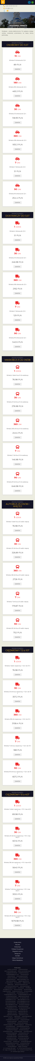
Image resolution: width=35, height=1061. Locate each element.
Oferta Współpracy (17, 960)
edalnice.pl (10, 984)
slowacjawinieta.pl (12, 1006)
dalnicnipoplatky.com (23, 979)
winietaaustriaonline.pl (23, 1026)
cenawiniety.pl (24, 974)
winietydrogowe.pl (26, 1041)
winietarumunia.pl (23, 1034)
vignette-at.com (12, 1011)
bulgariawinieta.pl (23, 973)
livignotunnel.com (17, 991)
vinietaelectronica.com (20, 1018)
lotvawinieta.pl (28, 991)
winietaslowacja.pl (23, 1036)
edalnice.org (26, 983)
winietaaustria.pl (10, 1026)
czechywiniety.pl (10, 979)
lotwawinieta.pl (11, 993)
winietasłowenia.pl (12, 1040)
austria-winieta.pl (12, 969)
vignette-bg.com (23, 1011)
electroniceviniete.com (11, 986)
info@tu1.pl (9, 8)
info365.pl (28, 988)
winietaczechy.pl (23, 1029)
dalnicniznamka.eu (11, 981)
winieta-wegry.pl (8, 1024)
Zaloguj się (17, 953)
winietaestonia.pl (7, 1031)
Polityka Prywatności (17, 949)
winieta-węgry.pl (19, 1024)
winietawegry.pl (23, 1040)
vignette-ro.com (23, 1014)
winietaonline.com (24, 1033)
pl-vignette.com (24, 998)
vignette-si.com (7, 1016)
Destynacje (17, 947)
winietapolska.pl (11, 1034)
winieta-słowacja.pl (22, 1023)
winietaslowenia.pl (11, 1038)
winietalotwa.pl (28, 1031)
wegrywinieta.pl (24, 1019)
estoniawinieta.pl (25, 986)
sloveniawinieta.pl (10, 1003)
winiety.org (16, 1041)
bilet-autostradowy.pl (10, 971)
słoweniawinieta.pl (13, 1009)
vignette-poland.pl (12, 1014)
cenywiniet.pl (11, 976)
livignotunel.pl (7, 991)
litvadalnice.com (7, 989)
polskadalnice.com (11, 999)
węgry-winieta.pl (22, 1046)
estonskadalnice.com (10, 988)
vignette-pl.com (23, 1013)
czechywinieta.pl (23, 978)
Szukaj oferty (17, 942)
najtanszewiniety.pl (23, 996)
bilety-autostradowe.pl (24, 971)
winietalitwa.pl (18, 1031)
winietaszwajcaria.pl (23, 1038)
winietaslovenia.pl (12, 1036)
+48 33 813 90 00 (11, 6)
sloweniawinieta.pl (23, 1006)
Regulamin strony (17, 951)
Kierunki (17, 944)
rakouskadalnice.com (23, 999)
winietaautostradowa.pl (11, 1028)
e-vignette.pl (9, 983)
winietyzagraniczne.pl (23, 1045)
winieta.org (28, 1024)
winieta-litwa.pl (11, 1023)
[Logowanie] (7, 11)
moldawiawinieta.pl (11, 996)
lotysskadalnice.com (22, 993)
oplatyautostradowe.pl (12, 998)
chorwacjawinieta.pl (22, 976)
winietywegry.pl (10, 1045)
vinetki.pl (10, 1018)
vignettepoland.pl (27, 1016)
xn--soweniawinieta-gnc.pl (24, 1048)
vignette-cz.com (12, 1013)
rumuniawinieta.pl (10, 1001)
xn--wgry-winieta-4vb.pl (9, 1050)
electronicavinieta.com (21, 984)
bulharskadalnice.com (13, 974)
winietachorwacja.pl (12, 1029)
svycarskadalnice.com (11, 1008)
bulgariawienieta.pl (12, 973)
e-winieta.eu (17, 983)
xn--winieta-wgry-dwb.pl (17, 1051)
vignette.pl (17, 1016)
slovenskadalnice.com (23, 1003)
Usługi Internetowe (17, 958)
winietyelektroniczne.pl (11, 1043)
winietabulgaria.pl (25, 1028)
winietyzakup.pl (12, 1046)
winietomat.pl (7, 1041)
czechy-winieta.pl (12, 978)
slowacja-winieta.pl (24, 1004)
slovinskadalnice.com (11, 1004)
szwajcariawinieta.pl (24, 1008)
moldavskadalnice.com (24, 994)
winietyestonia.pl (25, 1043)
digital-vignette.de (23, 981)
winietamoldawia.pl (11, 1033)
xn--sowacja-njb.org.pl (9, 1048)
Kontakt (17, 956)
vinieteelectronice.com (12, 1019)
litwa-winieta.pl (18, 989)
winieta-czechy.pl (23, 1021)
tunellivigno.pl (23, 1009)
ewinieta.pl (21, 988)
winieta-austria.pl (12, 1021)
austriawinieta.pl (23, 969)
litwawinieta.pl (28, 989)
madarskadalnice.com (10, 994)
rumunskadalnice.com (23, 1001)
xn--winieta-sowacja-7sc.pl (25, 1050)
